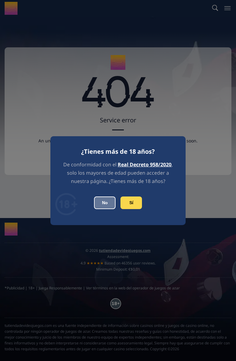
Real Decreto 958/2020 (144, 164)
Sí (131, 202)
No (105, 202)
